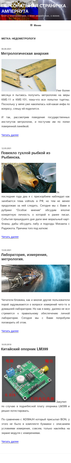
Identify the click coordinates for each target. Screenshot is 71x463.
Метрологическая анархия (25, 53)
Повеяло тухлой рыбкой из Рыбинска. (25, 155)
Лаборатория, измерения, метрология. (24, 256)
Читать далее (10, 135)
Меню (37, 25)
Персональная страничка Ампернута (33, 8)
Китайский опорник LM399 (24, 348)
